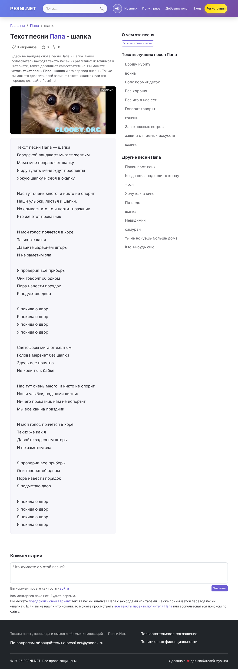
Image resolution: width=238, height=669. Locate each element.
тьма (129, 184)
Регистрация (215, 8)
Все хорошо (136, 91)
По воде (132, 202)
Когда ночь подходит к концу (152, 175)
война (130, 73)
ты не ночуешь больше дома (151, 238)
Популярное (151, 8)
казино (131, 144)
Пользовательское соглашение (168, 633)
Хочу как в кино (140, 193)
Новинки (130, 8)
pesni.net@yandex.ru (84, 642)
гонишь (131, 117)
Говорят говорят (140, 108)
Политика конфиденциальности (168, 641)
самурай (133, 229)
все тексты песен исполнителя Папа (143, 606)
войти (64, 588)
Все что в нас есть (142, 100)
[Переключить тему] (117, 8)
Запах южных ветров (144, 126)
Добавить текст (177, 8)
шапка (130, 211)
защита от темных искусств (150, 135)
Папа (34, 25)
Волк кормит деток (142, 82)
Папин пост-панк (140, 166)
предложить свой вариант (50, 601)
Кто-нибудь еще (139, 247)
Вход (197, 8)
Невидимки (135, 220)
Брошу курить (138, 64)
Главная (17, 25)
